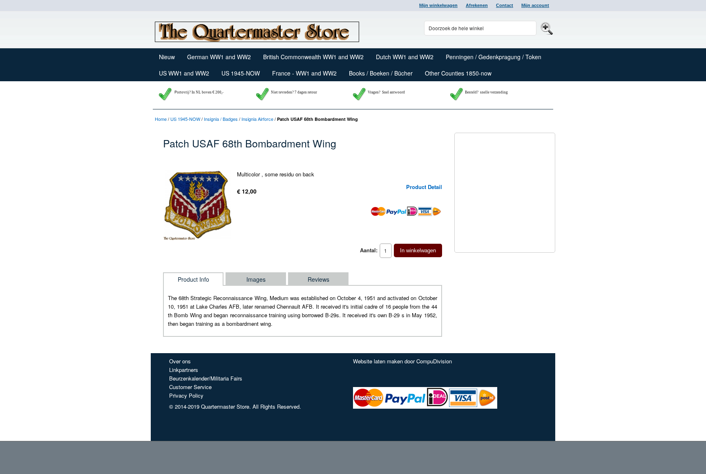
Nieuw (167, 57)
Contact (504, 5)
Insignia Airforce (257, 119)
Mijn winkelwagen (438, 5)
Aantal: (369, 250)
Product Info (193, 279)
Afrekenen (477, 5)
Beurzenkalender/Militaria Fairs (205, 378)
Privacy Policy (186, 395)
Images (256, 279)
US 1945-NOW (185, 119)
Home (161, 119)
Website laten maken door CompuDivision (402, 361)
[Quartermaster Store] (257, 30)
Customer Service (190, 387)
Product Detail (424, 187)
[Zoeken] (545, 28)
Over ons (180, 361)
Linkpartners (183, 370)
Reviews (318, 279)
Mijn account (535, 5)
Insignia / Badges (221, 119)
